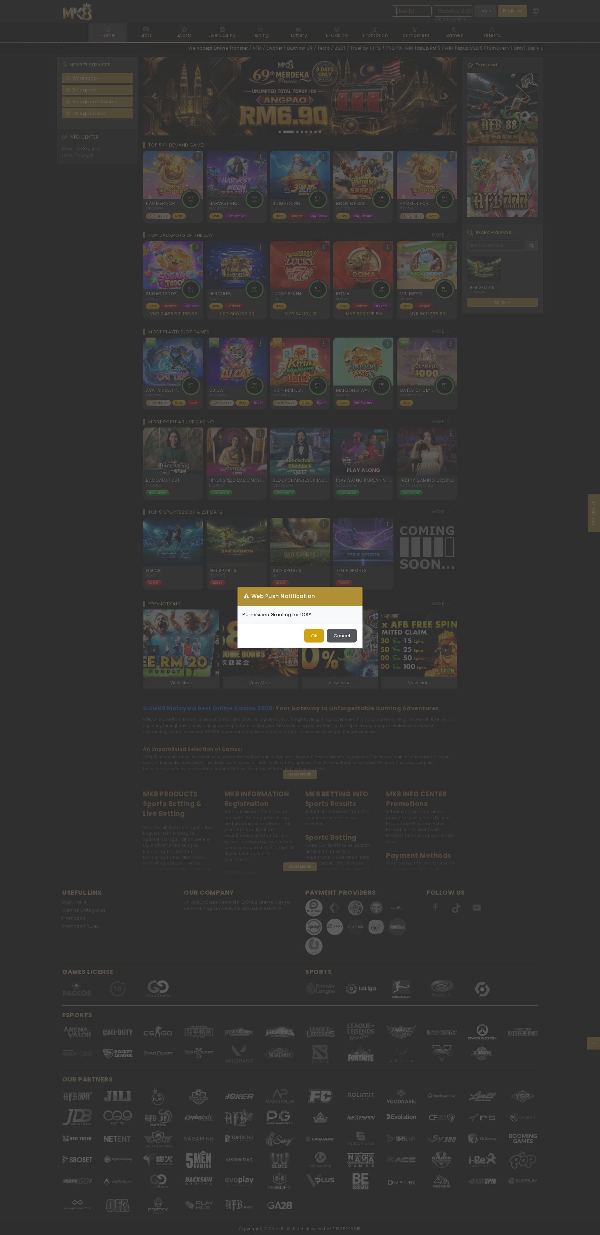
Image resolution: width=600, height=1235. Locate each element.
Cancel (342, 636)
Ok (314, 636)
